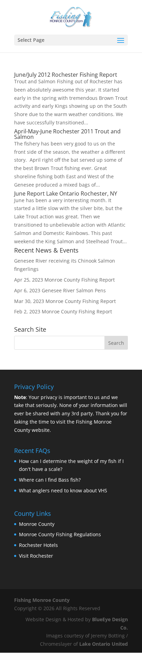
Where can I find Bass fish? (50, 479)
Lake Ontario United (103, 644)
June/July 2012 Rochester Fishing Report (65, 74)
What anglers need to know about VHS (63, 490)
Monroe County (36, 524)
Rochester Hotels (38, 545)
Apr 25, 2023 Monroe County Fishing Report (64, 279)
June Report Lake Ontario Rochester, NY (65, 193)
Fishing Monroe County (42, 600)
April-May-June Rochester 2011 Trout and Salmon (67, 134)
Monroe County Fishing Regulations (60, 534)
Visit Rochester (36, 555)
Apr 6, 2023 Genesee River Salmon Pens (60, 290)
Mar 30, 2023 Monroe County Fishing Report (65, 301)
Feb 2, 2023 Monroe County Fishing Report (63, 311)
